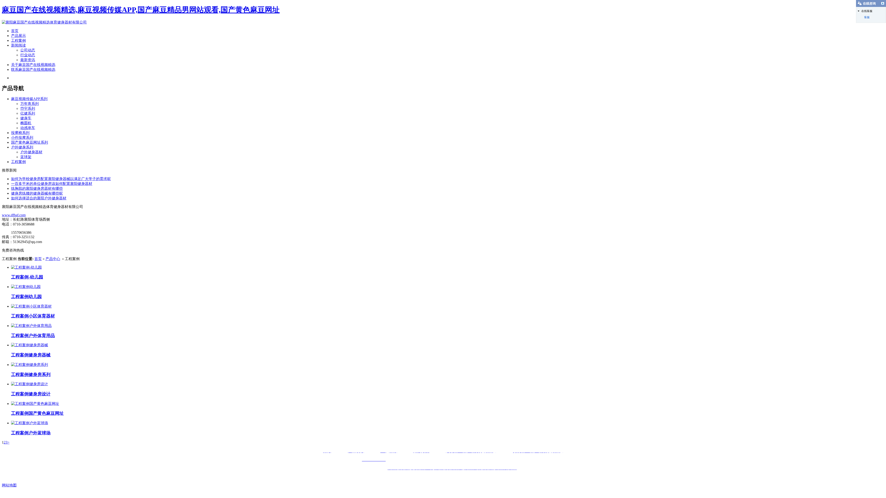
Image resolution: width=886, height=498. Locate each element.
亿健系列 (27, 113)
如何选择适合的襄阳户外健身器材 (38, 198)
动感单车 (27, 128)
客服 (867, 17)
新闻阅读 (18, 45)
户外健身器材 (31, 152)
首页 (14, 31)
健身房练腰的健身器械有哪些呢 (37, 193)
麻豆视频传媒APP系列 (29, 99)
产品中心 (52, 259)
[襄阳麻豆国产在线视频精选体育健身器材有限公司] (44, 22)
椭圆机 (25, 123)
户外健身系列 (22, 147)
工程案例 (18, 40)
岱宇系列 (27, 108)
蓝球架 (25, 157)
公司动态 (27, 50)
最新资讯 (27, 60)
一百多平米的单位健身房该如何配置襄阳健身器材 (51, 184)
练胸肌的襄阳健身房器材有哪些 (37, 188)
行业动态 (27, 55)
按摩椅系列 (20, 133)
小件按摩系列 (22, 137)
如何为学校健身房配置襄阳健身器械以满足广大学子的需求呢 (61, 179)
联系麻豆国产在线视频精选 (33, 69)
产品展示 (18, 36)
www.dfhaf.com (14, 215)
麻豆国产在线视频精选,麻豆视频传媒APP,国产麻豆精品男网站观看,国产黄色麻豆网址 (141, 10)
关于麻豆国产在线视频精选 (33, 65)
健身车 (25, 118)
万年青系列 (29, 104)
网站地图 (9, 485)
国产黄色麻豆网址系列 (29, 142)
